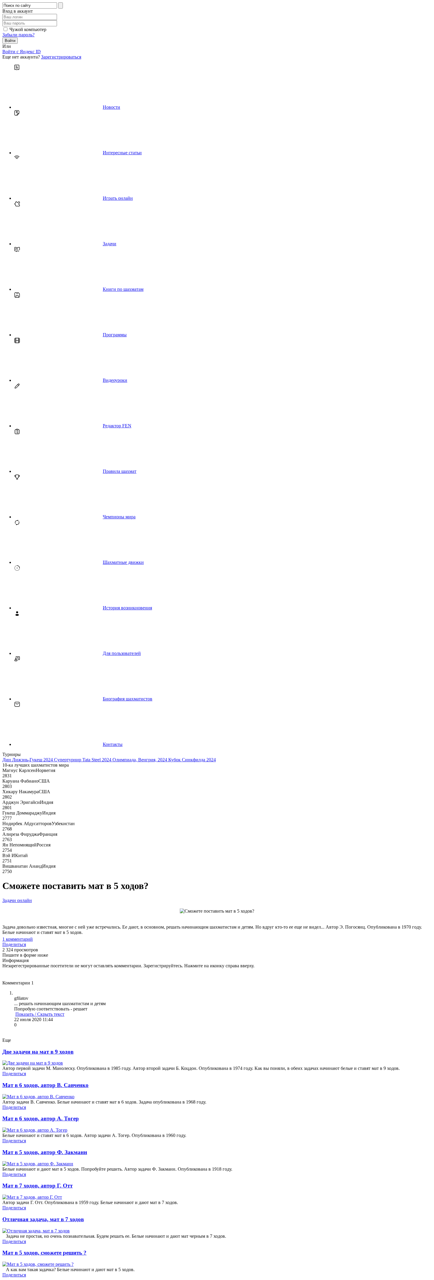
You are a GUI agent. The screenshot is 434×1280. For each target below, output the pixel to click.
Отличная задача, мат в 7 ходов (43, 1219)
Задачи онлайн (17, 900)
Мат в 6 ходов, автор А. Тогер (40, 1118)
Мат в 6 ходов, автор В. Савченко (45, 1085)
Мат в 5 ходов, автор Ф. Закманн (44, 1152)
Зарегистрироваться (61, 56)
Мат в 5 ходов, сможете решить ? (44, 1253)
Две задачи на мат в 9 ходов (38, 1052)
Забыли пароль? (18, 34)
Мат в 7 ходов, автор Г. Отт (37, 1185)
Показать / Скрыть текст (39, 1014)
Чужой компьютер (27, 29)
